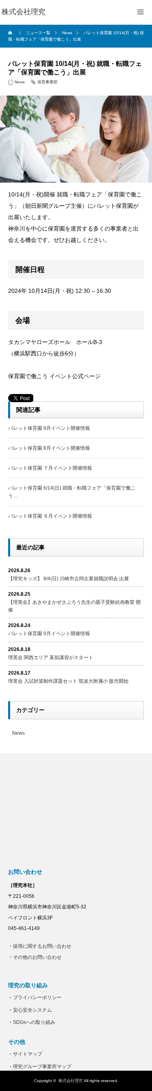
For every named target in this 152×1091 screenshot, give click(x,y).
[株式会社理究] (23, 12)
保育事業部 (47, 82)
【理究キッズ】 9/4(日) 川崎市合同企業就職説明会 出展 (68, 578)
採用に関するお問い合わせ (42, 946)
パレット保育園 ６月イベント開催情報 (50, 516)
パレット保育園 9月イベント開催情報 (49, 428)
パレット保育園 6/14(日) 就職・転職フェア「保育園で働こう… (71, 492)
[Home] (11, 33)
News (20, 82)
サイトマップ (27, 1054)
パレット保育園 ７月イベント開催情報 (50, 468)
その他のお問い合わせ (37, 957)
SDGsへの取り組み (34, 1022)
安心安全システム (32, 1010)
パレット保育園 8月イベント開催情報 (49, 448)
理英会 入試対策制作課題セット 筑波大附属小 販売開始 (68, 681)
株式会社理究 (70, 1080)
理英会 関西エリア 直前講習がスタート (50, 657)
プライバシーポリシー (37, 997)
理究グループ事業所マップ (42, 1066)
